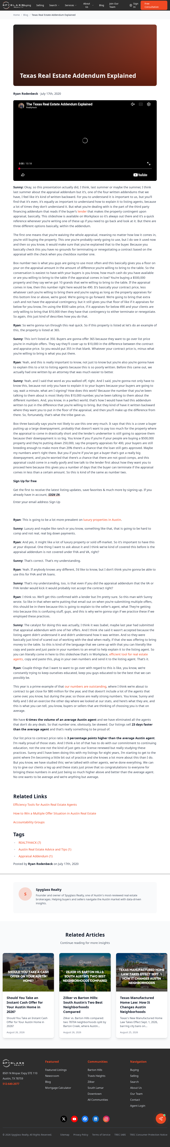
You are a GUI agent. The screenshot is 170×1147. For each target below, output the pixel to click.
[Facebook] (85, 1119)
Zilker (91, 1082)
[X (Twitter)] (63, 1119)
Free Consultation (152, 5)
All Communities (98, 1100)
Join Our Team (114, 5)
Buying (27, 5)
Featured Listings (56, 1070)
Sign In (135, 5)
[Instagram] (106, 1119)
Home (16, 14)
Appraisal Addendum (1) (35, 856)
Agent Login (137, 1106)
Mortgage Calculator (58, 1088)
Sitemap (64, 1134)
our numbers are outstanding (85, 686)
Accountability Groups (29, 822)
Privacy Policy (80, 1134)
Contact (135, 1100)
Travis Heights (96, 1076)
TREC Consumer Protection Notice (148, 1134)
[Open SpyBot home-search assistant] (161, 1118)
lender (82, 211)
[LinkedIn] (95, 1119)
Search (53, 5)
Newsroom (52, 1076)
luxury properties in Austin (102, 520)
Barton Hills (95, 1070)
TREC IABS (120, 1134)
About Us (136, 1088)
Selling (40, 5)
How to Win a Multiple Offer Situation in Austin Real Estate (54, 813)
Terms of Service (101, 1134)
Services (69, 5)
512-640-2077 (11, 1084)
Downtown (95, 1094)
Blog (101, 5)
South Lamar (96, 1088)
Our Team (136, 1094)
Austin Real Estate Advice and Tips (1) (45, 849)
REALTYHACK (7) (30, 843)
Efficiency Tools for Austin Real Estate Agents (45, 805)
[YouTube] (74, 1119)
